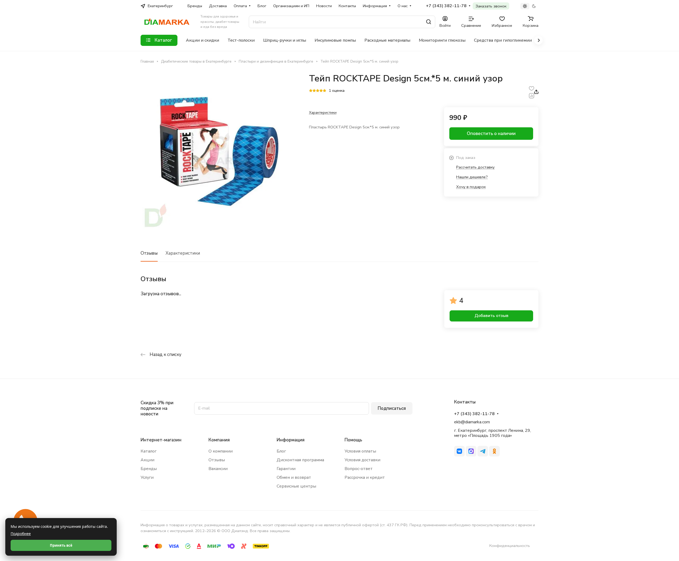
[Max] (471, 451)
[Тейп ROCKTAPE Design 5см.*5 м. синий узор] (219, 152)
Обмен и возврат (294, 477)
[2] (314, 91)
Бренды (149, 469)
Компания (219, 440)
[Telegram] (482, 451)
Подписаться (392, 408)
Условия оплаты (360, 451)
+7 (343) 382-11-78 (446, 5)
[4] (321, 91)
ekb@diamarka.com (472, 422)
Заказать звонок (491, 6)
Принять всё (61, 545)
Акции (147, 460)
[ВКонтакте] (459, 451)
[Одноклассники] (494, 451)
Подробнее (21, 533)
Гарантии (286, 469)
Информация (290, 440)
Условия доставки (362, 460)
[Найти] (428, 22)
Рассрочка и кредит (365, 477)
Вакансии (218, 469)
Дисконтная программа (300, 460)
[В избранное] (531, 88)
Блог (281, 451)
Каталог (148, 451)
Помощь (353, 440)
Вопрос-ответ (359, 469)
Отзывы (149, 253)
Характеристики (183, 253)
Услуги (147, 477)
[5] (324, 91)
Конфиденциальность (509, 545)
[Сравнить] (531, 95)
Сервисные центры (296, 486)
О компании (220, 451)
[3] (317, 91)
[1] (310, 91)
